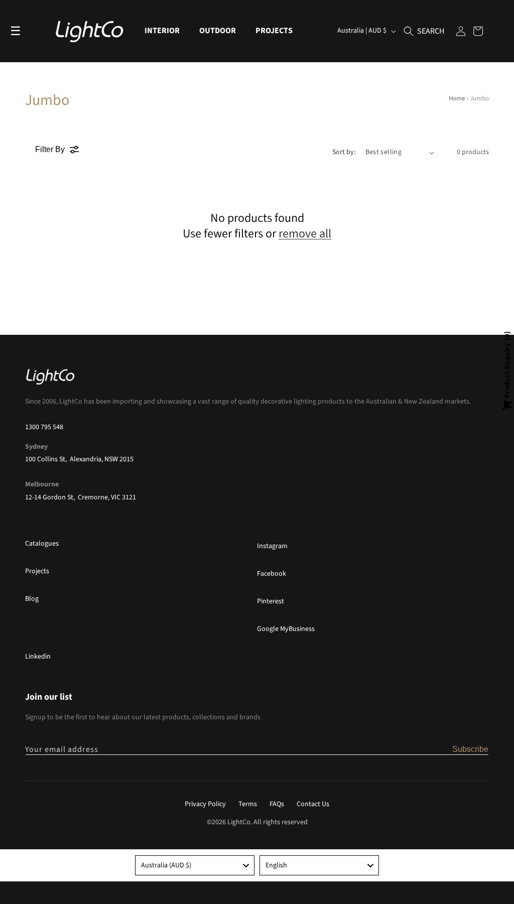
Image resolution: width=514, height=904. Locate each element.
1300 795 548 (44, 427)
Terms (247, 804)
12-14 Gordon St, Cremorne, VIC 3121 (80, 497)
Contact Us (313, 804)
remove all (305, 233)
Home (457, 98)
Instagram (272, 546)
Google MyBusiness (286, 629)
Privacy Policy (205, 804)
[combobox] (194, 865)
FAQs (277, 804)
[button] (166, 31)
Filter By (50, 149)
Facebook (271, 574)
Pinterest (270, 601)
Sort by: (343, 152)
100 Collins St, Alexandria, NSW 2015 (79, 459)
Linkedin (38, 657)
